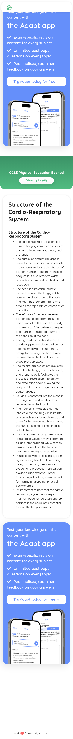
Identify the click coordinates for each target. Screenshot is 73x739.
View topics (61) (36, 180)
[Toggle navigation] (64, 6)
